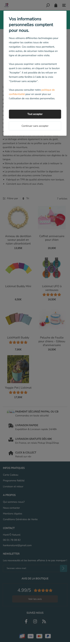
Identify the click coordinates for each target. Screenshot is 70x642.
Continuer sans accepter (35, 126)
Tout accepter (35, 114)
